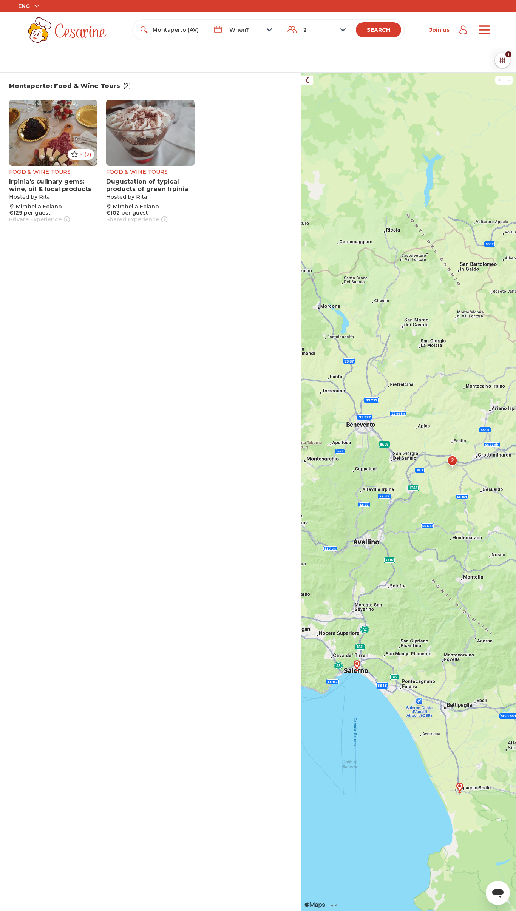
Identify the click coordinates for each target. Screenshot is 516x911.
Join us (439, 29)
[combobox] (177, 30)
